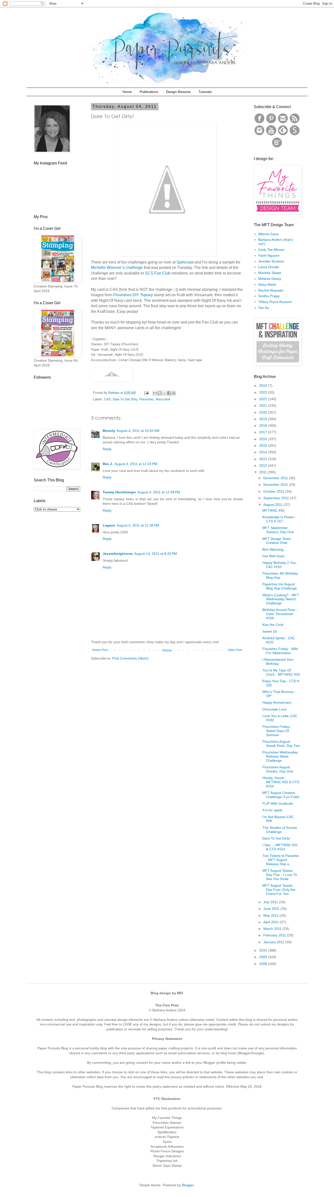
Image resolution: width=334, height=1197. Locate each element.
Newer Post (100, 650)
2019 (263, 419)
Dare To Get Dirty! (276, 838)
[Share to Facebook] (169, 393)
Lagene (109, 525)
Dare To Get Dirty (125, 399)
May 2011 (271, 915)
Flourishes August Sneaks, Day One (277, 769)
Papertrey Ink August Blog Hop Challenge (279, 586)
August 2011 (273, 505)
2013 (263, 459)
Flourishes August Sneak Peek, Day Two (281, 744)
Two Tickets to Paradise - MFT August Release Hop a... (280, 860)
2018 (263, 425)
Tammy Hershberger (119, 492)
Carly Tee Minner (271, 250)
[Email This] (155, 393)
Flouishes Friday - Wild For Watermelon (280, 651)
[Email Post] (146, 393)
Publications (149, 92)
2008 (263, 964)
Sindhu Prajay (269, 296)
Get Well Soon (273, 556)
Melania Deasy (269, 279)
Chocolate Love (274, 709)
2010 (263, 950)
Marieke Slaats (269, 273)
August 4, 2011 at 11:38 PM (138, 525)
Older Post (235, 650)
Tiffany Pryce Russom (275, 302)
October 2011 (274, 491)
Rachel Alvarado (270, 290)
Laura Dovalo (268, 267)
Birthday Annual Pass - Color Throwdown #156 (279, 614)
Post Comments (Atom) (130, 658)
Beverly (109, 431)
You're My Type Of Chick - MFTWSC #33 (281, 672)
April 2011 (271, 922)
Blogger (188, 1185)
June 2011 (271, 909)
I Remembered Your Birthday (278, 662)
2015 (263, 445)
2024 (263, 385)
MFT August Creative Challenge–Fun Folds (280, 795)
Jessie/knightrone (118, 554)
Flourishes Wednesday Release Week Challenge (280, 756)
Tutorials (205, 92)
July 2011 (271, 902)
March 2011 (273, 929)
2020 (263, 412)
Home (127, 92)
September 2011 (276, 498)
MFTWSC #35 (273, 510)
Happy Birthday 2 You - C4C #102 (280, 565)
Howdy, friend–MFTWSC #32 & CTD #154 (280, 782)
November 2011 (276, 485)
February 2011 (275, 935)
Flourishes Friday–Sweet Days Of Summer (276, 731)
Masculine (163, 399)
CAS (107, 399)
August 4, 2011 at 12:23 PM (135, 464)
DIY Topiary (143, 295)
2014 (263, 452)
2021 (263, 405)
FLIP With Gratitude (277, 803)
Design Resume (178, 92)
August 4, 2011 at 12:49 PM (158, 492)
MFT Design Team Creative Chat (276, 541)
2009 (263, 957)
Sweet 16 (269, 631)
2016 (263, 439)
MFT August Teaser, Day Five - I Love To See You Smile (279, 875)
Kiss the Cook (273, 625)
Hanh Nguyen (268, 255)
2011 (263, 472)
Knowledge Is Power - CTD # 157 (279, 519)
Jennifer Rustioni (271, 261)
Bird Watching (273, 549)
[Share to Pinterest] (173, 393)
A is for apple (272, 810)
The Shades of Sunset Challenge (279, 830)
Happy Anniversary (276, 702)
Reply (107, 449)
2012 (263, 465)
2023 (263, 392)
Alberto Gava (268, 234)
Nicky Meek (267, 284)
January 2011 (274, 942)
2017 (263, 432)
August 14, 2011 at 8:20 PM (155, 554)
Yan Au (263, 308)
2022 (263, 399)
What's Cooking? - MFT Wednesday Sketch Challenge (280, 599)
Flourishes (146, 399)
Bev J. (108, 464)
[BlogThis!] (159, 393)
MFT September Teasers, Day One (278, 530)
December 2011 (276, 478)
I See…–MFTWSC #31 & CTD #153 (280, 847)
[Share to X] (164, 393)
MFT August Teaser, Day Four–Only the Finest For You (278, 889)
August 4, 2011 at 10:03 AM (138, 431)
